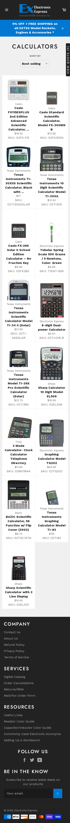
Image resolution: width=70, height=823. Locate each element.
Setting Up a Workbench (22, 740)
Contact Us (12, 632)
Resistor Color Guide (19, 721)
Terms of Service (16, 657)
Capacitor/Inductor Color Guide (27, 727)
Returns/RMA (14, 689)
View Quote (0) (67, 60)
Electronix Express (25, 810)
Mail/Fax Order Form (19, 695)
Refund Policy (14, 645)
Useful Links (13, 715)
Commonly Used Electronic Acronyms (32, 734)
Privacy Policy (14, 651)
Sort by (35, 56)
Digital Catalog (14, 677)
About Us (11, 638)
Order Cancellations (19, 683)
